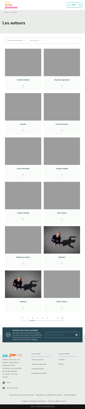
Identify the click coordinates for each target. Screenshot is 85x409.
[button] (16, 41)
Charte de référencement (57, 401)
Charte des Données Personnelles (21, 395)
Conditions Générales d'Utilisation (33, 401)
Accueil (6, 12)
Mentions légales (70, 395)
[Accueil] (11, 5)
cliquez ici (35, 339)
